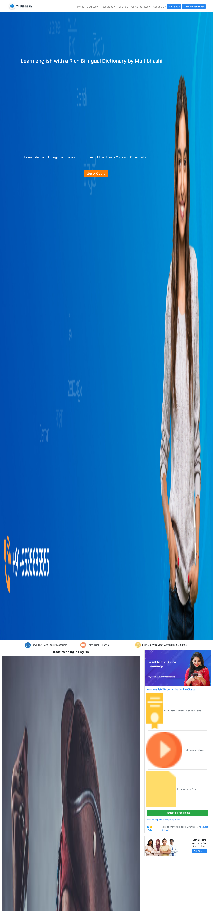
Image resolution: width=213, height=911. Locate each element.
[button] (93, 6)
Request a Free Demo (177, 812)
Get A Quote (96, 173)
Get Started (199, 851)
